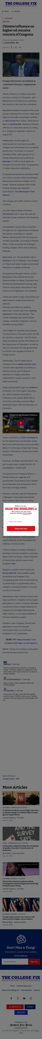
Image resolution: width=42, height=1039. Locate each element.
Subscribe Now (21, 528)
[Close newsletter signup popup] (35, 507)
